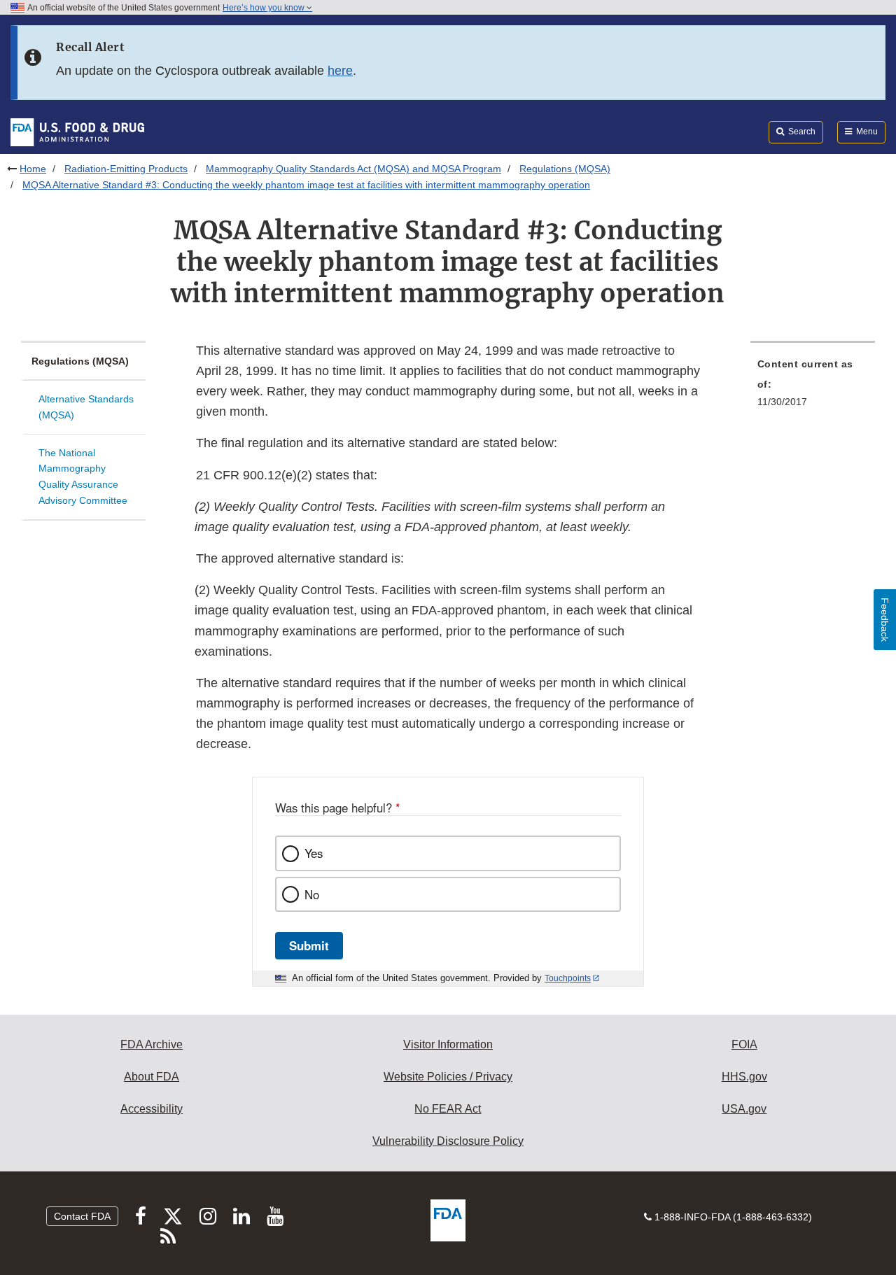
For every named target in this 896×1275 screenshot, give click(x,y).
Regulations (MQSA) (564, 168)
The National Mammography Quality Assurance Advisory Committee (82, 476)
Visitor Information (448, 1044)
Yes (313, 853)
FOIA (744, 1044)
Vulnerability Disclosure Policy (448, 1141)
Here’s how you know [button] (265, 8)
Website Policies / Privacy (448, 1077)
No (311, 894)
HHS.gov (744, 1077)
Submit (309, 945)
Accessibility (151, 1109)
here (340, 71)
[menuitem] (812, 387)
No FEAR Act (447, 1109)
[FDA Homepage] (77, 131)
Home (33, 168)
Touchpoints (568, 978)
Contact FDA (82, 1216)
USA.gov (744, 1109)
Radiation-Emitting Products (126, 168)
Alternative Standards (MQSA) (86, 407)
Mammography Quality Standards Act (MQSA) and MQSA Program (353, 168)
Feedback (884, 620)
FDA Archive (151, 1044)
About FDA (151, 1077)
